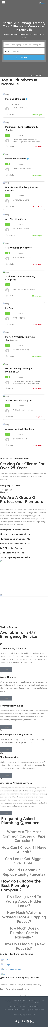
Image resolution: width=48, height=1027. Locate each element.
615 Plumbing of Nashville (19, 247)
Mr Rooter (10, 308)
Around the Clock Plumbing (19, 429)
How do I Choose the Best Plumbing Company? (21, 885)
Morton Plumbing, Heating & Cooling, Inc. (20, 338)
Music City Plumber (15, 98)
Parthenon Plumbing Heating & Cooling (21, 128)
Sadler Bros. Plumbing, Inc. (19, 400)
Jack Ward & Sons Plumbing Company (20, 278)
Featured (15, 104)
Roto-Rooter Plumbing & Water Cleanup (21, 189)
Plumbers (21, 135)
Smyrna (10, 388)
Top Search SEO (28, 1015)
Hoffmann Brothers (16, 158)
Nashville (10, 115)
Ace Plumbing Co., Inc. (16, 219)
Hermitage (11, 235)
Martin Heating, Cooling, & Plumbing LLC (19, 370)
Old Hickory (11, 445)
